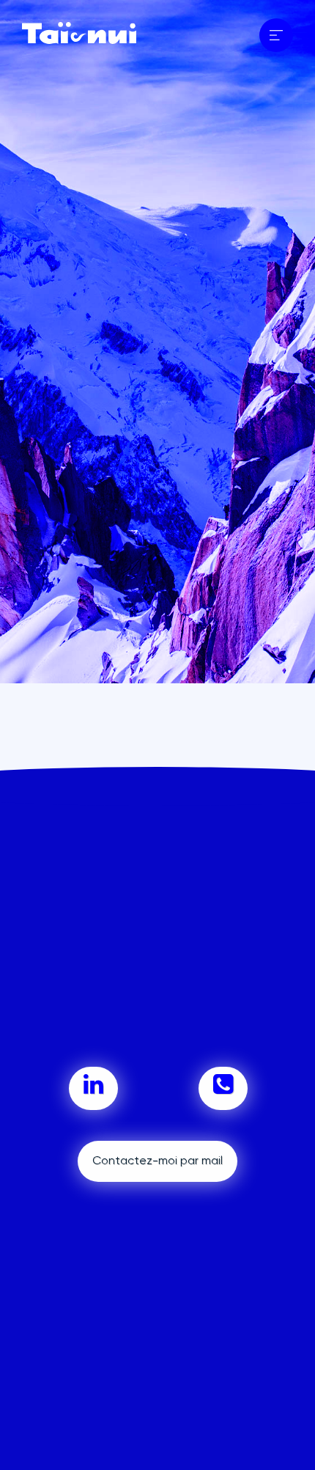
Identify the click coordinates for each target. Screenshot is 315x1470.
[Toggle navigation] (276, 35)
